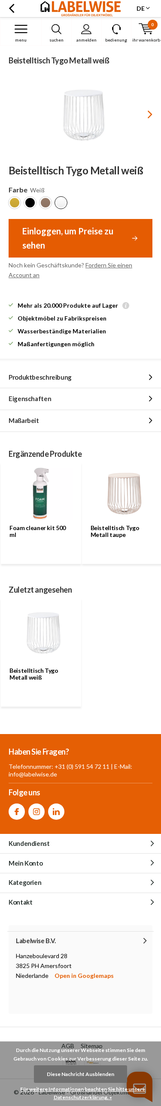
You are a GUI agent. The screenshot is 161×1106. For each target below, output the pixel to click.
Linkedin (56, 811)
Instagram (36, 811)
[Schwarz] (30, 203)
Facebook (17, 811)
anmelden (86, 39)
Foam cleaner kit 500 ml (37, 531)
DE (141, 8)
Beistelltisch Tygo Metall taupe (115, 531)
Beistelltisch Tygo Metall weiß (33, 674)
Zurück (11, 8)
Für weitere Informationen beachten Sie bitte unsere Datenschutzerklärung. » (82, 1093)
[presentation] (143, 114)
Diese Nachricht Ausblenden (80, 1074)
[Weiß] (61, 203)
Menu (21, 39)
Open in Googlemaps (84, 975)
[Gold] (15, 203)
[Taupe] (45, 203)
